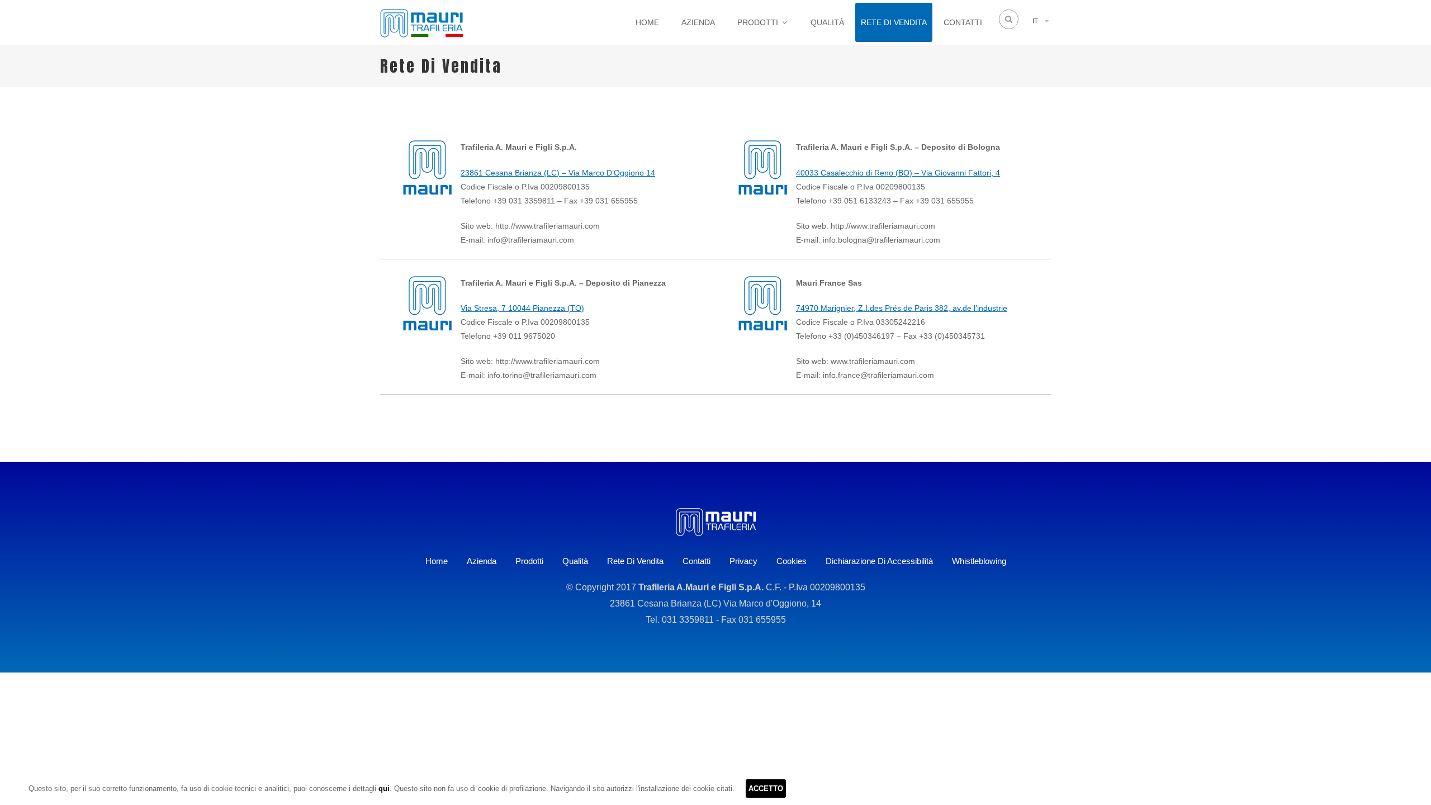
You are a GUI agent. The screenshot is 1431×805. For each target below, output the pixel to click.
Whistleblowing (979, 561)
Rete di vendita (894, 22)
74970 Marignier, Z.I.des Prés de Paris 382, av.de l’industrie (901, 308)
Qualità (827, 22)
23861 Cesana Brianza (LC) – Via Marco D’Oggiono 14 (558, 172)
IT (1035, 20)
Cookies (791, 561)
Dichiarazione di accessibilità (879, 561)
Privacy (743, 561)
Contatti (963, 22)
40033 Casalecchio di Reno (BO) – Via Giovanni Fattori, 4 (898, 172)
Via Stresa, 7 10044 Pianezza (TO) (522, 308)
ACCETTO (765, 788)
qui (384, 788)
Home (647, 22)
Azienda (698, 22)
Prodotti (757, 22)
